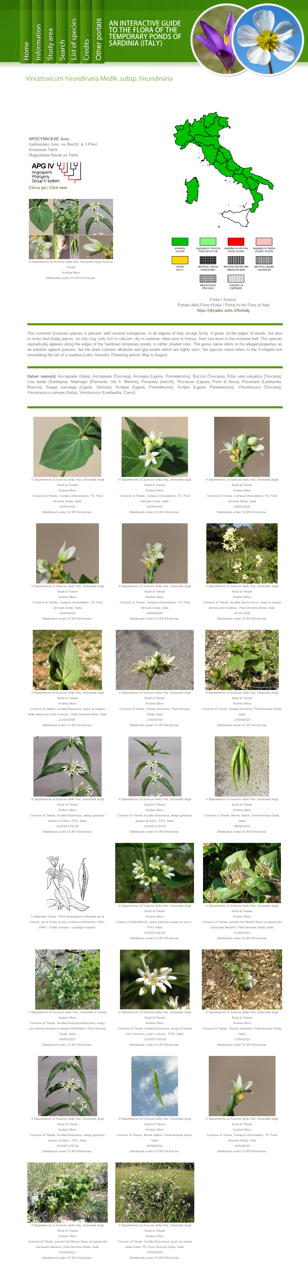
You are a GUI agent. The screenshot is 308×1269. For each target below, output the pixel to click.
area (50, 31)
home (26, 31)
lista (74, 31)
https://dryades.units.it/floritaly (223, 310)
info (38, 31)
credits (86, 31)
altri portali (98, 31)
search (62, 31)
